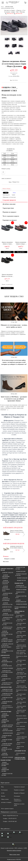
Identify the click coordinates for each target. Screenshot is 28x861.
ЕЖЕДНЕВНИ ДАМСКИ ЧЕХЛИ (6, 610)
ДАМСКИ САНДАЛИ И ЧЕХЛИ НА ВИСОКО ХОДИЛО (7, 645)
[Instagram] (9, 824)
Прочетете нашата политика (14, 850)
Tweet (14, 192)
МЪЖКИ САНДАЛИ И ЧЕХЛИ (21, 574)
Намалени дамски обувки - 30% (21, 707)
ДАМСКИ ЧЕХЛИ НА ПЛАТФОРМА (7, 628)
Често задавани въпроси (11, 216)
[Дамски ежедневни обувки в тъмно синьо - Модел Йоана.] (7, 232)
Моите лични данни (14, 854)
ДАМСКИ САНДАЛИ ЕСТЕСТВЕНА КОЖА (6, 588)
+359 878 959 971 (12, 818)
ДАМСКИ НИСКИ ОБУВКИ (6, 736)
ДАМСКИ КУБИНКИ (7, 668)
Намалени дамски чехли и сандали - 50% (21, 641)
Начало (2, 6)
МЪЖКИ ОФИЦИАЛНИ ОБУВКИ (5, 770)
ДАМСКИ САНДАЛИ (7, 572)
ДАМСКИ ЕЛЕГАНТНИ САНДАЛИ (5, 582)
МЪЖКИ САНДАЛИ (22, 578)
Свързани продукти (9, 200)
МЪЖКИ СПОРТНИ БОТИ (20, 597)
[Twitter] (6, 824)
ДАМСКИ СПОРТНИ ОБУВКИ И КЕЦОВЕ (7, 726)
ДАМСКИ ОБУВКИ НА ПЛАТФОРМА (6, 744)
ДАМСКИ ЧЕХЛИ (6, 607)
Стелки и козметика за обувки (21, 607)
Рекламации (17, 796)
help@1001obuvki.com (12, 815)
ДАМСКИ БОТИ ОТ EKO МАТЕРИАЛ (6, 683)
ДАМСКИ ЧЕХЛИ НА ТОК (7, 624)
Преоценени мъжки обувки (21, 723)
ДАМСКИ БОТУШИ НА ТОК (7, 698)
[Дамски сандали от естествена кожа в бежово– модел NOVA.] (6, 549)
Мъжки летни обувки (20, 747)
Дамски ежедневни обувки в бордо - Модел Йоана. (20, 243)
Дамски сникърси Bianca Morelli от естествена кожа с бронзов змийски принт (17, 531)
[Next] (23, 534)
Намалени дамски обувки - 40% (21, 677)
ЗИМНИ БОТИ (6, 657)
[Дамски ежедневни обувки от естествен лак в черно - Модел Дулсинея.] (7, 264)
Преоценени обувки (21, 715)
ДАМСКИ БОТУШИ (6, 687)
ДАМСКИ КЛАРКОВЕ (4, 675)
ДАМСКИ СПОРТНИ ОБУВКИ (7, 730)
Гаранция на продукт (10, 220)
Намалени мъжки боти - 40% (21, 661)
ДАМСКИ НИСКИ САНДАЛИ (7, 594)
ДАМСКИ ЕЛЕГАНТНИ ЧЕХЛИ (7, 614)
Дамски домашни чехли (20, 754)
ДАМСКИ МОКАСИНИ (4, 754)
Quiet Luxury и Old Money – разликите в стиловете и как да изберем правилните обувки (14, 399)
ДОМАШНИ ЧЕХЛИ (20, 750)
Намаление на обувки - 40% (21, 657)
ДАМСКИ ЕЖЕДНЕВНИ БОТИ (6, 661)
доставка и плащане (6, 802)
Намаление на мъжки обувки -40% (21, 673)
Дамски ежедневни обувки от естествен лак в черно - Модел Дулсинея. (7, 276)
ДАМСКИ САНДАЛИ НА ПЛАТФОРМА (6, 599)
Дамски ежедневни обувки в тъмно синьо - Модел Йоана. (7, 243)
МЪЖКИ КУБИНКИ (21, 589)
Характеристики (8, 208)
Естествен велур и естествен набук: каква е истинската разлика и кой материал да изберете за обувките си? (14, 362)
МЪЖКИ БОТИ (19, 583)
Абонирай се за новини (9, 558)
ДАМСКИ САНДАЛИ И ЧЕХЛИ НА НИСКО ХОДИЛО (6, 640)
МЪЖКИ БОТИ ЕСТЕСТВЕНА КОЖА (21, 586)
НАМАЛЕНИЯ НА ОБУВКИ (19, 612)
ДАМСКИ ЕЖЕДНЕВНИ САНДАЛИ (5, 576)
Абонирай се (7, 539)
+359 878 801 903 (12, 821)
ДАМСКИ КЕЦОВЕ (8, 733)
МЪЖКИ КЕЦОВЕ (21, 571)
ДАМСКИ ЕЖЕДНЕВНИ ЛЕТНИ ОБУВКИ (7, 651)
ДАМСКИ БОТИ (5, 655)
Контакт (3, 796)
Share (6, 192)
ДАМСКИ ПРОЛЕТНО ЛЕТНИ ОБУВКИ (6, 749)
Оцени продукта (6, 194)
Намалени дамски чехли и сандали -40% (21, 682)
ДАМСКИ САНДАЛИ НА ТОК (7, 603)
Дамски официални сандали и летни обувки (21, 738)
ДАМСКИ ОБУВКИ (9, 6)
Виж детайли (7, 252)
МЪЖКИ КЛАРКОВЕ (21, 604)
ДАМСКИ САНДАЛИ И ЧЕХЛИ (7, 569)
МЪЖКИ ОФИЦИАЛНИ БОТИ (20, 601)
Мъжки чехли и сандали (20, 743)
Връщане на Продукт (19, 793)
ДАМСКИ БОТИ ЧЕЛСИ (6, 679)
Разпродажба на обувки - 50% (19, 616)
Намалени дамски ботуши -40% (21, 669)
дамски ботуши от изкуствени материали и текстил (7, 707)
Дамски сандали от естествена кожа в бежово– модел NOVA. (17, 547)
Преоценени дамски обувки (21, 719)
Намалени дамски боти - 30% (21, 703)
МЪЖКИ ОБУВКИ (6, 760)
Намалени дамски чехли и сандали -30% (21, 712)
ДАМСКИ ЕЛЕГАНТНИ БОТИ (6, 665)
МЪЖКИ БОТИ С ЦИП (20, 593)
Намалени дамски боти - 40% (21, 665)
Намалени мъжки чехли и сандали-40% (21, 686)
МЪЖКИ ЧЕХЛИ (21, 580)
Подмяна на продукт (9, 212)
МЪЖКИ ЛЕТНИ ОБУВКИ (20, 568)
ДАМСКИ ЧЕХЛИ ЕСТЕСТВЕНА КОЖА (7, 619)
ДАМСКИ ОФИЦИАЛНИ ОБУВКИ (5, 721)
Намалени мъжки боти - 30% (21, 694)
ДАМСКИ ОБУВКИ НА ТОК (6, 740)
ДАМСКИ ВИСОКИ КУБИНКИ (6, 702)
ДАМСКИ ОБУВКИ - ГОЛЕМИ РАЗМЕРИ (20, 758)
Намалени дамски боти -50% (21, 624)
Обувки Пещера (6, 188)
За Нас (2, 793)
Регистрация (4, 790)
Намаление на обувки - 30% (21, 690)
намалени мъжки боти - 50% (21, 632)
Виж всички (6, 561)
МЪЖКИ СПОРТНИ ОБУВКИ (6, 774)
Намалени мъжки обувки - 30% (21, 699)
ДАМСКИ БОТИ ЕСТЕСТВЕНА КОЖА (7, 671)
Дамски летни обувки (20, 733)
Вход (2, 786)
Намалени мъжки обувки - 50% (21, 628)
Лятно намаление (20, 726)
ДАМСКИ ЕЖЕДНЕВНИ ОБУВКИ (7, 8)
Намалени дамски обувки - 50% (21, 636)
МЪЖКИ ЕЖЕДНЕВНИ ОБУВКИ (5, 764)
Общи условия (5, 799)
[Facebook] (3, 824)
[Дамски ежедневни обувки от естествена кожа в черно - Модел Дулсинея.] (7, 40)
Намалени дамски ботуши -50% (21, 620)
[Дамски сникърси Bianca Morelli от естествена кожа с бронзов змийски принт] (6, 533)
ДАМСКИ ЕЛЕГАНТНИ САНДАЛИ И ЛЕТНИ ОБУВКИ (6, 633)
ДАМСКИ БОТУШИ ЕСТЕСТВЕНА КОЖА (7, 690)
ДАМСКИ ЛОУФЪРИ (7, 757)
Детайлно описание (9, 204)
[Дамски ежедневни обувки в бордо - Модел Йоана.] (20, 232)
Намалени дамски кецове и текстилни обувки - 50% (21, 646)
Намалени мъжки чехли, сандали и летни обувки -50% (21, 652)
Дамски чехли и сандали (20, 729)
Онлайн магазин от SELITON (14, 859)
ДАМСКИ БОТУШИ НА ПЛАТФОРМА (7, 694)
